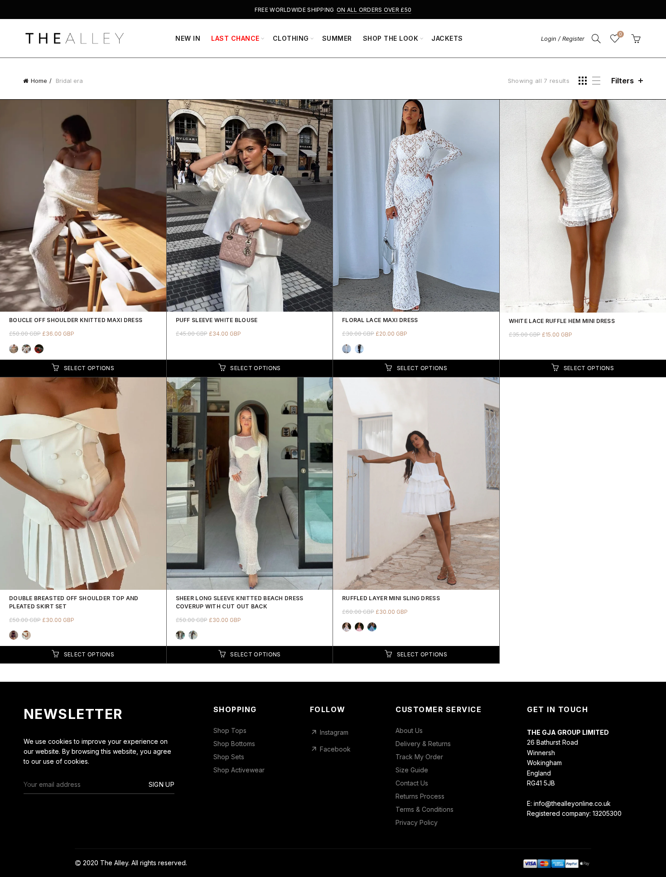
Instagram (334, 732)
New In (187, 38)
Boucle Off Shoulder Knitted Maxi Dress (75, 320)
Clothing (291, 38)
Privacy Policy (417, 822)
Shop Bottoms (234, 744)
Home (39, 80)
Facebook (335, 749)
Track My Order (419, 757)
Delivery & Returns (423, 744)
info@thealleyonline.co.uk (572, 803)
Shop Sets (228, 757)
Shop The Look (391, 38)
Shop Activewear (239, 770)
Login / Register (562, 38)
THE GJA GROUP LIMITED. (226, 863)
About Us (409, 731)
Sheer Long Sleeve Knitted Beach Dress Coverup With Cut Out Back (240, 602)
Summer (337, 38)
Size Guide (412, 770)
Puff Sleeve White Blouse (217, 320)
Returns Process (420, 796)
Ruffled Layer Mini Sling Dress (391, 598)
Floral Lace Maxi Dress (380, 320)
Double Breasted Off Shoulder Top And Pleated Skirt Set (74, 602)
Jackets (447, 38)
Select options (89, 368)
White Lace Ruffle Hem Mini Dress (562, 321)
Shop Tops (229, 731)
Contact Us (412, 783)
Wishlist (620, 34)
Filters (622, 80)
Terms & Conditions (425, 809)
